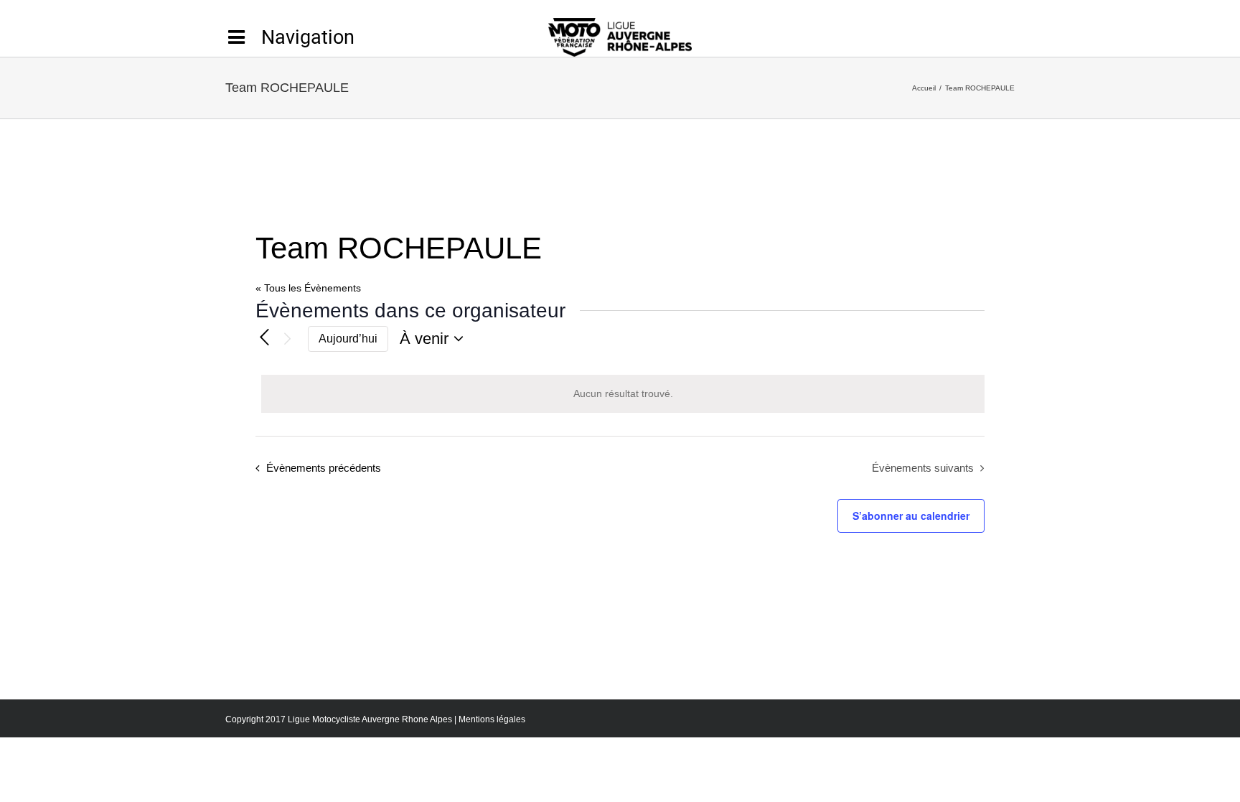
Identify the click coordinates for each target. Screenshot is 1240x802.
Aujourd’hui (348, 338)
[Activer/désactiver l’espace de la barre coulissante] (289, 37)
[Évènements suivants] (287, 339)
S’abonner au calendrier (910, 515)
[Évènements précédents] (264, 336)
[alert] (623, 394)
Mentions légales (492, 719)
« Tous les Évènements (308, 288)
